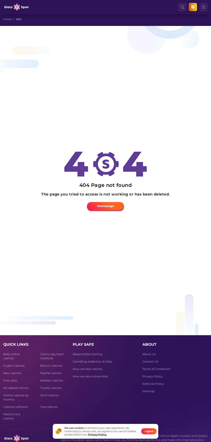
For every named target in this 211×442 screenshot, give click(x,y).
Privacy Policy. (97, 434)
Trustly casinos (51, 388)
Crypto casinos (14, 366)
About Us (149, 354)
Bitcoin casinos (51, 366)
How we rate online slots (90, 376)
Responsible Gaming (88, 354)
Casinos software (15, 407)
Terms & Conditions (156, 369)
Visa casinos (49, 407)
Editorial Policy (153, 384)
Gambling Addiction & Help (92, 361)
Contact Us (150, 361)
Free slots (10, 380)
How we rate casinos (87, 369)
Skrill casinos (49, 395)
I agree (148, 431)
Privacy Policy (152, 376)
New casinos (12, 373)
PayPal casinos (51, 373)
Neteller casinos (51, 380)
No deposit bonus (16, 388)
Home (7, 19)
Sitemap (148, 391)
